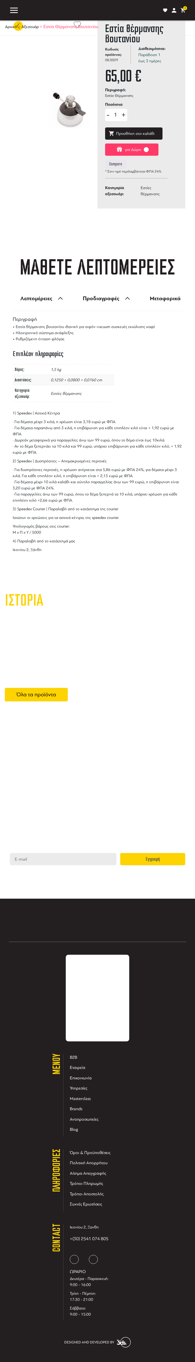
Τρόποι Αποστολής (87, 1193)
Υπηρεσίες (78, 1088)
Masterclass (80, 1098)
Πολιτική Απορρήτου (89, 1162)
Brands (76, 1108)
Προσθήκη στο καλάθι (135, 133)
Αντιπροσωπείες (84, 1119)
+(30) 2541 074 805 (89, 1238)
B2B (73, 1057)
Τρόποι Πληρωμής (86, 1183)
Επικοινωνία (81, 1078)
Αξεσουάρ (30, 26)
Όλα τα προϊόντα (36, 694)
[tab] (40, 298)
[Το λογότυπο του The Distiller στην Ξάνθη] (89, 10)
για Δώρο (133, 149)
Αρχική (11, 26)
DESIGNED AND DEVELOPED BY (89, 1342)
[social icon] (74, 1259)
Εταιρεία (77, 1067)
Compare (115, 164)
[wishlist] (165, 10)
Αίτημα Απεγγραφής (88, 1173)
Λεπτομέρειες (36, 298)
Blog (74, 1129)
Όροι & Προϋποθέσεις (90, 1152)
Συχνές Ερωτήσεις (86, 1204)
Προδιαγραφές (101, 298)
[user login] (174, 10)
